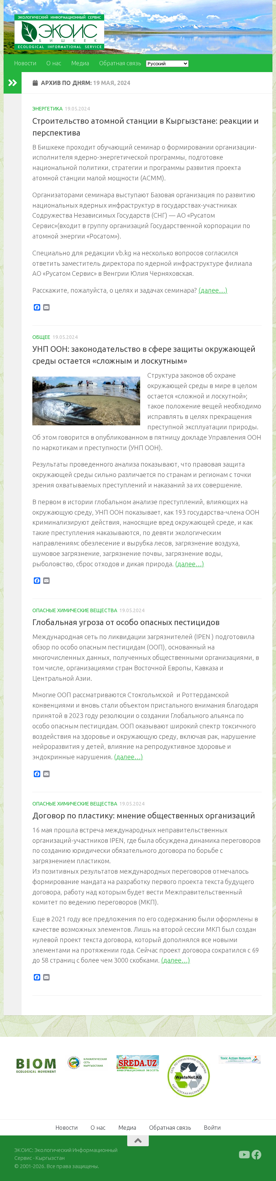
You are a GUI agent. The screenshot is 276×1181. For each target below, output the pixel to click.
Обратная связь (120, 63)
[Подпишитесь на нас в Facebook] (257, 1155)
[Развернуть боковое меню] (13, 83)
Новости (25, 63)
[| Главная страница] (59, 32)
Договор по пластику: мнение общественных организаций (143, 815)
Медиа (80, 63)
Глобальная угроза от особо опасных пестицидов (126, 622)
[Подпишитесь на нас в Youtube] (244, 1155)
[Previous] (80, 1063)
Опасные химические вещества (74, 610)
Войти (212, 1127)
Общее (41, 337)
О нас (53, 63)
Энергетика (47, 109)
